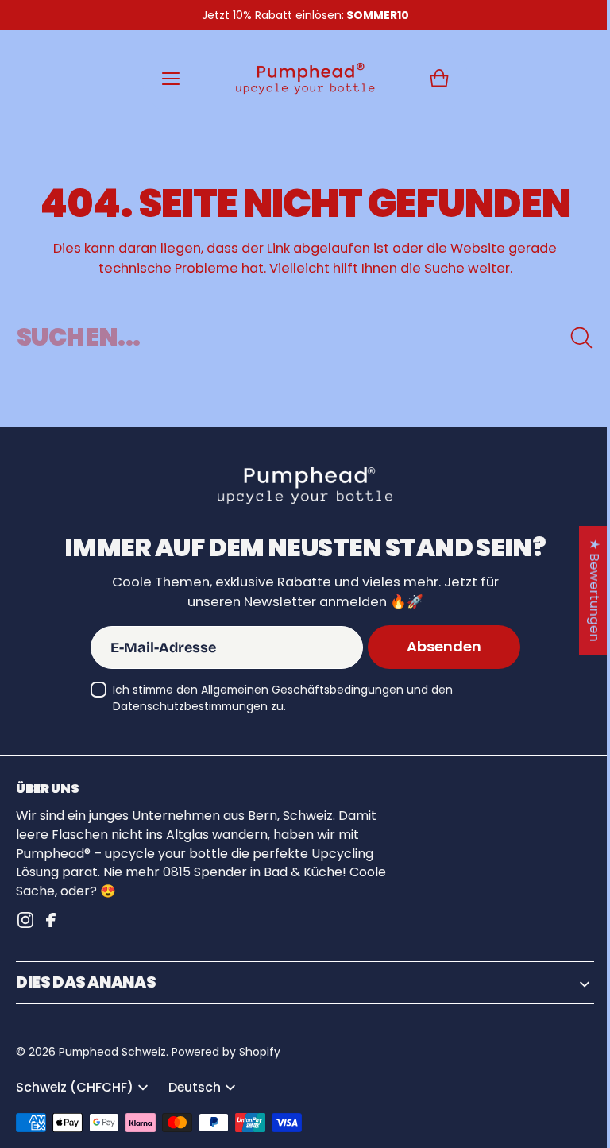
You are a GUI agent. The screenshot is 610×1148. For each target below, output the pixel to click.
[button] (433, 78)
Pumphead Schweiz (112, 1052)
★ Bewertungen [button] (582, 589)
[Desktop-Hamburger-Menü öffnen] (165, 78)
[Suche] (569, 337)
